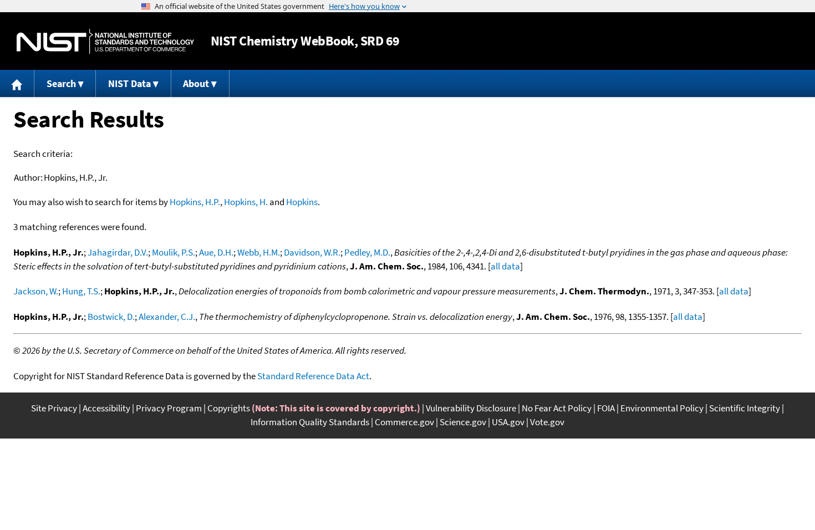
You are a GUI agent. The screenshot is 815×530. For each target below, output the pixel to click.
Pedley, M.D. (367, 252)
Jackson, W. (35, 291)
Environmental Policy (662, 408)
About (196, 83)
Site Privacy (54, 408)
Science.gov (463, 422)
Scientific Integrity (744, 408)
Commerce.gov (404, 422)
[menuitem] (17, 83)
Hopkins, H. (246, 202)
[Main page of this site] (17, 83)
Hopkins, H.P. (195, 202)
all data (505, 266)
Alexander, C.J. (167, 316)
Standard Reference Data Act (313, 376)
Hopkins (302, 202)
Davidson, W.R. (312, 252)
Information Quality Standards (310, 422)
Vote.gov (547, 422)
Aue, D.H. (216, 252)
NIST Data (129, 83)
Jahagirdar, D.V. (118, 252)
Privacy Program (169, 408)
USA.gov (508, 422)
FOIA (606, 408)
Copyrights (228, 408)
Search (61, 83)
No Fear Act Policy (557, 408)
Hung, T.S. (81, 291)
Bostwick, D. (111, 316)
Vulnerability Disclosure (471, 408)
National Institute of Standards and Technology (105, 41)
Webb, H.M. (258, 252)
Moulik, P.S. (173, 252)
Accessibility (106, 408)
